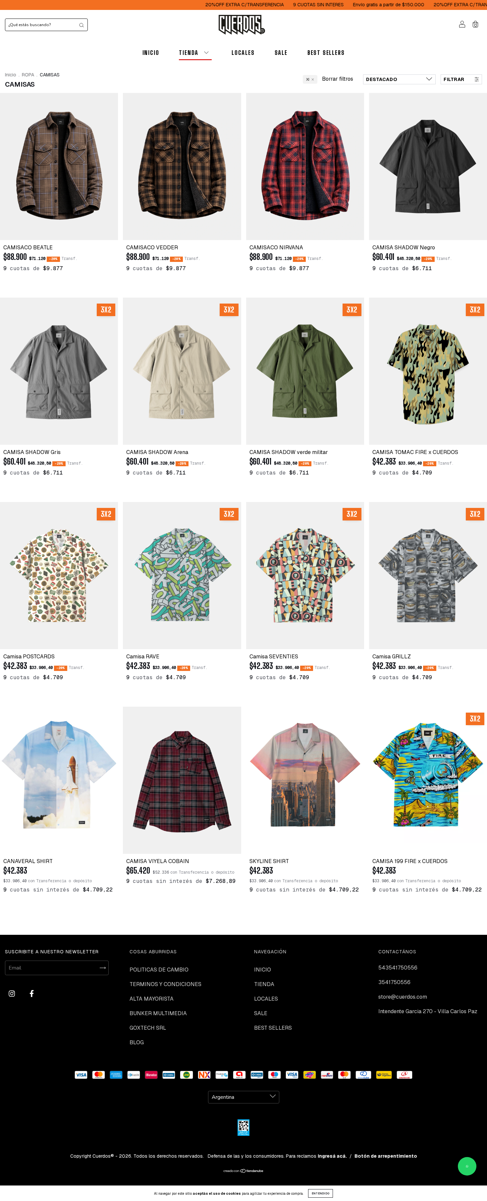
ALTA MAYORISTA (152, 998)
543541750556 (397, 967)
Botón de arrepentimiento (385, 1156)
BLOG (137, 1042)
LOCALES (243, 52)
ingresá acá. (332, 1156)
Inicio (10, 75)
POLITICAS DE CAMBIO (159, 969)
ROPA (28, 75)
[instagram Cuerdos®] (12, 993)
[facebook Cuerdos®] (31, 993)
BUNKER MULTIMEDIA (158, 1013)
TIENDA (188, 52)
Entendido (321, 1193)
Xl (307, 79)
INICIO (150, 52)
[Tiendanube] (243, 1171)
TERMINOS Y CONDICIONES (165, 984)
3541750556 (394, 982)
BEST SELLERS (326, 52)
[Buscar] (81, 25)
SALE (281, 52)
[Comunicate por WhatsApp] (467, 1166)
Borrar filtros (337, 78)
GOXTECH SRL (148, 1027)
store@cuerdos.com (402, 996)
